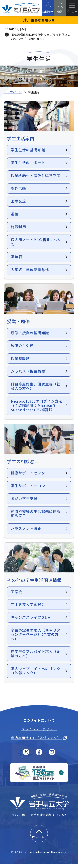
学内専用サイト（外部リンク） (36, 737)
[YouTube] (52, 752)
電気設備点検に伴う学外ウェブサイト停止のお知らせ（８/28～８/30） (41, 37)
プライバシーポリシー (39, 729)
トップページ (13, 92)
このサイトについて (39, 720)
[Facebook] (39, 752)
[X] (26, 752)
